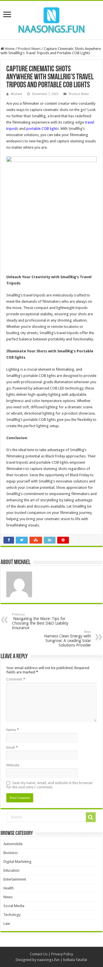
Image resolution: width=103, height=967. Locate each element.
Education (11, 870)
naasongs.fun (48, 960)
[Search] (91, 817)
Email (12, 747)
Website (12, 765)
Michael (16, 94)
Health (8, 888)
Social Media (13, 906)
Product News (29, 49)
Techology (12, 915)
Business (10, 853)
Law (6, 923)
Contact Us (38, 954)
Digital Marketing (17, 861)
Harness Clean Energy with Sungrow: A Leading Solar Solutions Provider (67, 638)
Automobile (13, 844)
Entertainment (14, 879)
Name (12, 730)
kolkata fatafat (75, 960)
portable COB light (41, 128)
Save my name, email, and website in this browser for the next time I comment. (49, 785)
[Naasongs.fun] (51, 19)
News (8, 897)
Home (9, 49)
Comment (15, 679)
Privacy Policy (62, 954)
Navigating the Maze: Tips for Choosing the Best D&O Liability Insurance (40, 621)
